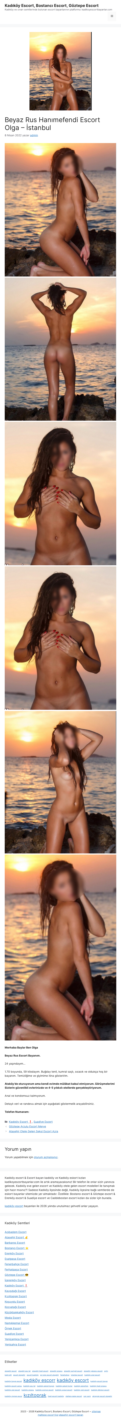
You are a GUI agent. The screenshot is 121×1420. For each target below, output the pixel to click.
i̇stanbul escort (77, 1375)
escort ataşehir (19, 1375)
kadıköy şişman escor (13, 1396)
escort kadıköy (33, 1375)
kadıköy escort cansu (13, 1386)
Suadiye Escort (43, 1121)
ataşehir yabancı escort (93, 1371)
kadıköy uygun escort (63, 1390)
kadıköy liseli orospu (98, 1386)
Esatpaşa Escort (15, 1258)
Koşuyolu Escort (15, 1301)
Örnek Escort (13, 1328)
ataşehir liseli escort (40, 1371)
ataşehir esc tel (24, 1371)
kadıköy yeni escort (81, 1390)
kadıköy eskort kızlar (64, 1386)
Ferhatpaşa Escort (16, 1269)
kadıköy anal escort (92, 1375)
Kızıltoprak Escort (16, 1296)
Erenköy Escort (14, 1253)
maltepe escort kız (48, 1414)
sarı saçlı (87, 1396)
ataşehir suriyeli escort (73, 1371)
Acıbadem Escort (15, 1232)
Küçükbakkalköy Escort (19, 1312)
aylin (106, 1371)
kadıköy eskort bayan (45, 1386)
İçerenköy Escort (15, 1280)
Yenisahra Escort (15, 1344)
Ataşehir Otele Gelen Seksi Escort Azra (33, 1131)
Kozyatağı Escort (15, 1307)
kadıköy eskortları (81, 1386)
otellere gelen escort (74, 1396)
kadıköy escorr (39, 1380)
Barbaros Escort (15, 1242)
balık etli (8, 1375)
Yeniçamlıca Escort (17, 1339)
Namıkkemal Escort (17, 1323)
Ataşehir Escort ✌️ (16, 1237)
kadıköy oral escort (12, 1390)
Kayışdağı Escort (15, 1291)
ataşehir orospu (56, 1371)
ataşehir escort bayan (71, 1414)
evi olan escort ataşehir (49, 1375)
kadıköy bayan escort (13, 1381)
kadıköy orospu (28, 1390)
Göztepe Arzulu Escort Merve (27, 1126)
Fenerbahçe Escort (17, 1264)
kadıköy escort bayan (99, 1381)
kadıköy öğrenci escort (100, 1390)
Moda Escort (13, 1317)
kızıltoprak (35, 1395)
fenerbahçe (64, 1375)
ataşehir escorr (11, 1371)
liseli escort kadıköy (56, 1396)
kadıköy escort (14, 1206)
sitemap (96, 1411)
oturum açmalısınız (46, 1157)
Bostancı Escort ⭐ (17, 1248)
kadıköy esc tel (29, 1386)
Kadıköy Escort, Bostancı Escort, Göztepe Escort (52, 5)
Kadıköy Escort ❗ (20, 1121)
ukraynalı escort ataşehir (102, 1396)
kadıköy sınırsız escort (44, 1390)
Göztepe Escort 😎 (16, 1274)
